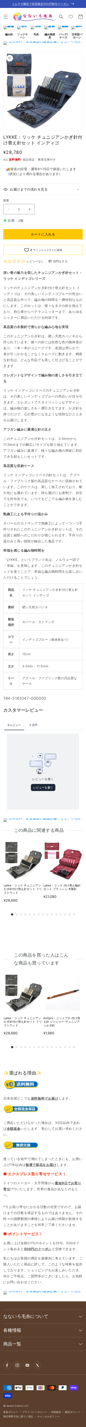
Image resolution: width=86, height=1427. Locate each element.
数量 (6, 200)
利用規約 (56, 1412)
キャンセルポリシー (48, 1416)
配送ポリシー (72, 1412)
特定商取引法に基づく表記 (18, 1416)
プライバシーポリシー (34, 1412)
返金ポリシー (10, 1412)
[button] (5, 17)
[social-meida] (7, 1365)
